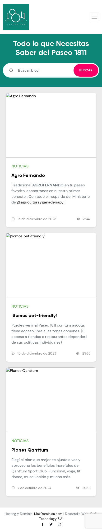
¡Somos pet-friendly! (34, 316)
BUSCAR (86, 70)
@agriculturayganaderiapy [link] (40, 202)
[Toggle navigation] (94, 17)
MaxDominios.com (48, 514)
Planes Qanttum (29, 450)
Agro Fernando (28, 175)
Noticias (19, 166)
